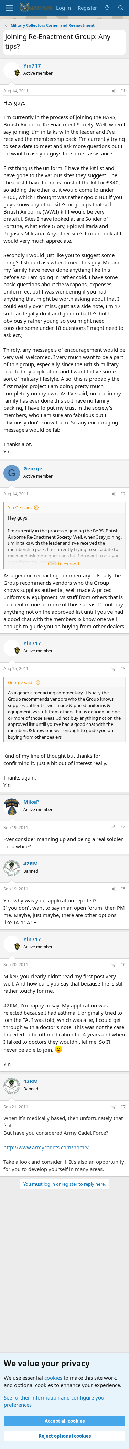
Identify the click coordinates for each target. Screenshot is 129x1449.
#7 (123, 1107)
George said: (20, 682)
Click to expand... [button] (65, 563)
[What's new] (107, 7)
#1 (123, 91)
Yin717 (32, 65)
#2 (123, 494)
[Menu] (9, 8)
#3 (123, 669)
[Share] (113, 91)
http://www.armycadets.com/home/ (46, 1147)
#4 (123, 827)
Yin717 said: (20, 507)
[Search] (121, 7)
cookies (53, 1377)
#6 (123, 965)
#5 (123, 889)
